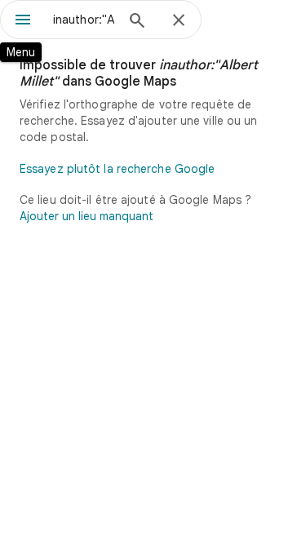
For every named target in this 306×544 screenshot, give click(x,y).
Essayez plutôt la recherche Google (117, 168)
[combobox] (83, 19)
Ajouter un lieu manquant (86, 216)
